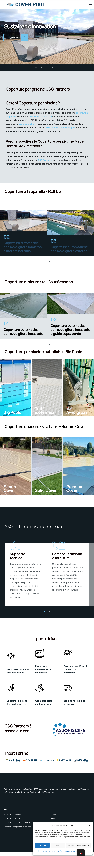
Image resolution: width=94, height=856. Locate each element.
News (52, 818)
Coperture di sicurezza (13, 818)
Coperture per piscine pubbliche (17, 826)
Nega (58, 845)
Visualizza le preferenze (78, 845)
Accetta (42, 845)
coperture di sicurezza (40, 116)
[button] (89, 825)
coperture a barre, (28, 124)
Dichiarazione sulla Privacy (73, 851)
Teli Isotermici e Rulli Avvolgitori (60, 127)
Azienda (53, 814)
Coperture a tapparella (13, 814)
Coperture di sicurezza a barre (16, 822)
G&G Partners (45, 160)
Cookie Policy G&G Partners (51, 851)
